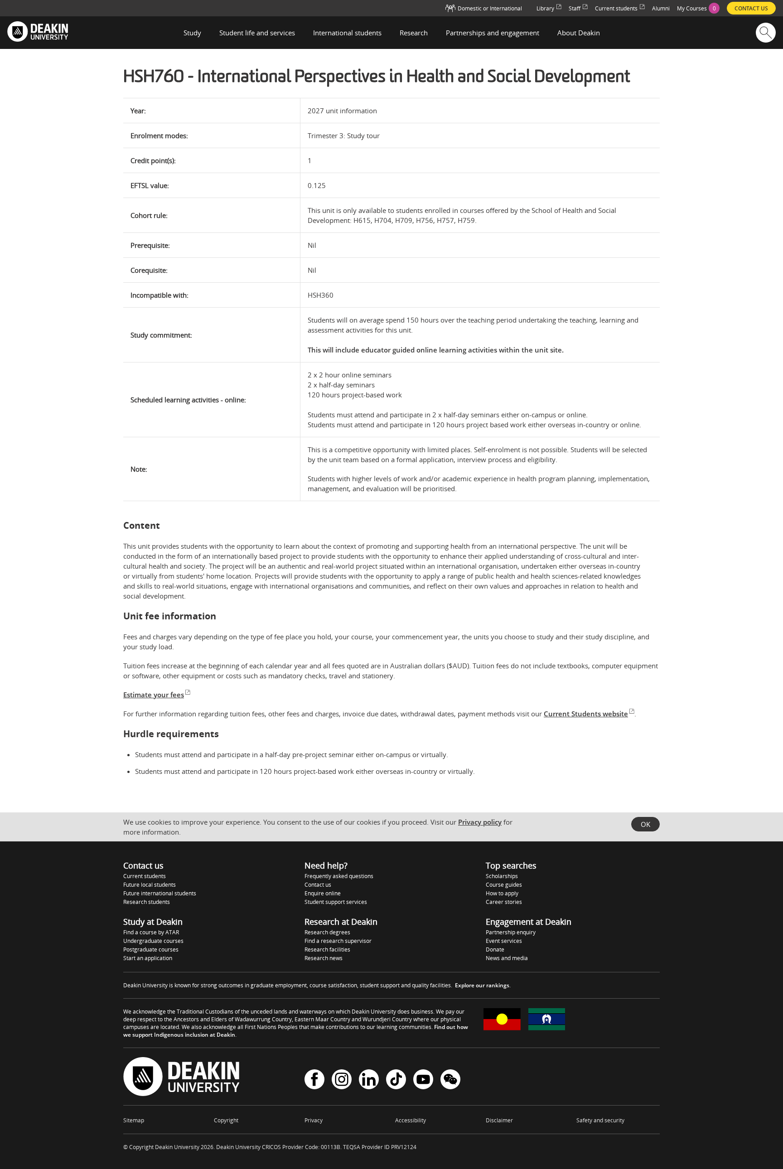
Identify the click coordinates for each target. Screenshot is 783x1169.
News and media (507, 958)
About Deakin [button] (578, 32)
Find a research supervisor (338, 941)
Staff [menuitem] (574, 8)
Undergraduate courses (153, 941)
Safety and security (600, 1120)
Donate (495, 949)
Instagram (342, 1080)
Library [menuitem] (545, 8)
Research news (323, 958)
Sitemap (133, 1120)
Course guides (504, 885)
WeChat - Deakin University (450, 1080)
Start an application (147, 958)
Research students (146, 902)
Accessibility (410, 1120)
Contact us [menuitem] (751, 8)
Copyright (226, 1120)
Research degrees (327, 932)
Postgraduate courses (151, 949)
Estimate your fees (153, 694)
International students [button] (347, 32)
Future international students (159, 893)
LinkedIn (369, 1080)
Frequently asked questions (338, 876)
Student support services (335, 902)
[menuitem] (698, 8)
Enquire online (322, 893)
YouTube (423, 1080)
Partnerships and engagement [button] (492, 32)
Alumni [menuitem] (661, 8)
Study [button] (192, 32)
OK (645, 824)
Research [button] (414, 32)
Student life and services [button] (257, 32)
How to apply (502, 893)
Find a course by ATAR (151, 932)
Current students (144, 876)
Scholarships (502, 876)
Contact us (317, 885)
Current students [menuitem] (616, 8)
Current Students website (586, 713)
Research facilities (327, 949)
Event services (504, 941)
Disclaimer (499, 1120)
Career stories (504, 902)
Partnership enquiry (511, 932)
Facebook (314, 1080)
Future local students (149, 885)
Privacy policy (480, 821)
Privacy (313, 1120)
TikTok (396, 1080)
